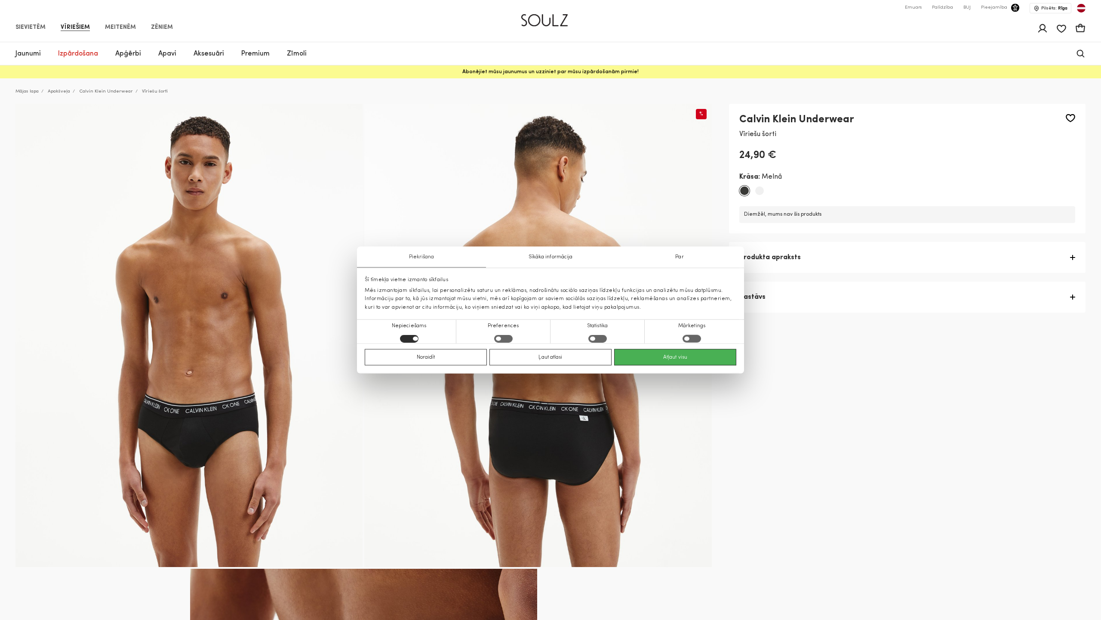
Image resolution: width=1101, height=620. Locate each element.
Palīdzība (942, 7)
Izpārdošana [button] (78, 53)
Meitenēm (120, 28)
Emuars (913, 7)
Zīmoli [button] (297, 53)
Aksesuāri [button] (209, 53)
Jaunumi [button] (28, 53)
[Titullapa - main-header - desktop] (550, 16)
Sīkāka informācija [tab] (551, 257)
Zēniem (162, 28)
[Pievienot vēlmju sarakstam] (1070, 118)
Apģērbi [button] (128, 53)
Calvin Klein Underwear (106, 91)
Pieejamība (994, 7)
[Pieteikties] (1042, 28)
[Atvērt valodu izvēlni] (1081, 8)
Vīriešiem (75, 28)
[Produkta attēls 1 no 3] (189, 335)
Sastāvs (752, 297)
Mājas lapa (27, 91)
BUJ (967, 7)
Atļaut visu (675, 357)
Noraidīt (426, 357)
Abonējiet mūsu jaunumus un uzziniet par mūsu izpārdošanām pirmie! (550, 71)
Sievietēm (30, 28)
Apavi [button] (167, 53)
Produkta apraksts (770, 257)
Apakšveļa (59, 91)
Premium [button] (255, 53)
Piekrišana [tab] (421, 257)
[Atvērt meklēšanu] (1081, 53)
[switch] (503, 338)
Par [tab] (679, 257)
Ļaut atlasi (550, 357)
